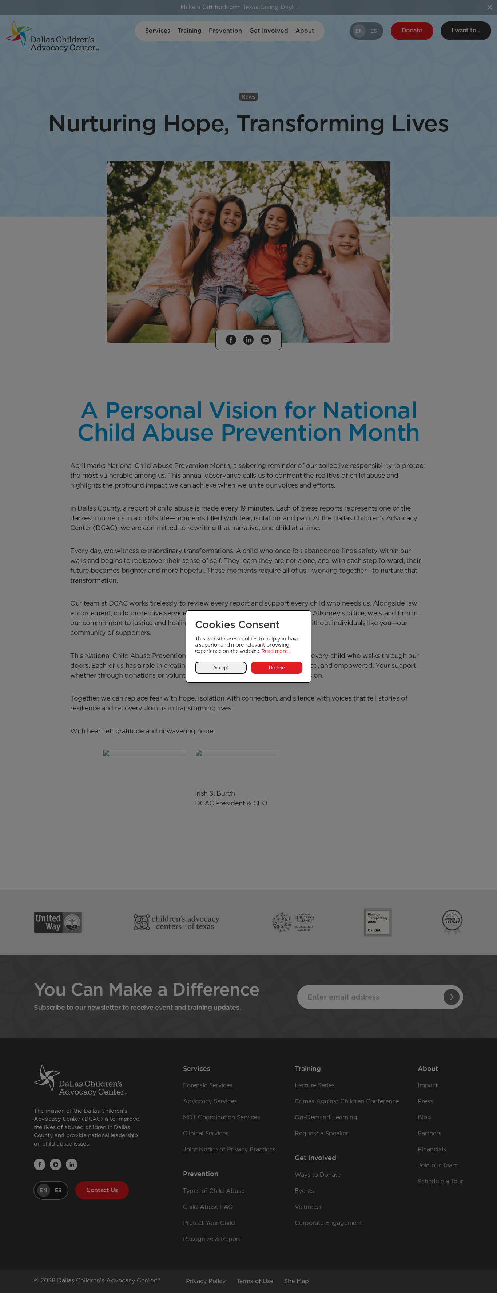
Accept (220, 667)
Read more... (276, 651)
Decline (277, 667)
